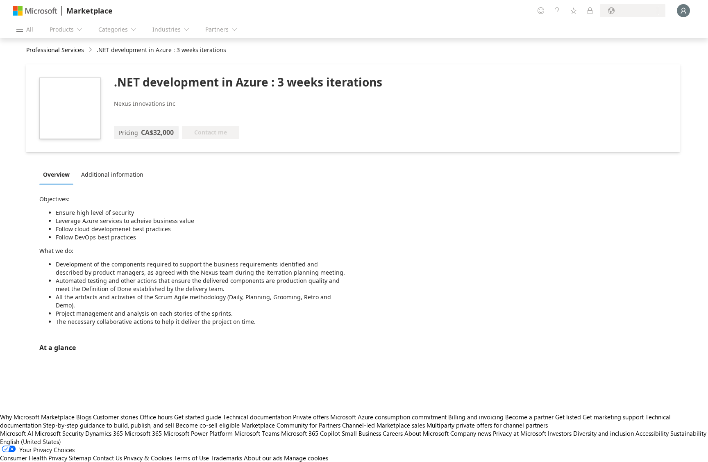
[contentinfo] (91, 50)
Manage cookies (306, 458)
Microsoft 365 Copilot (310, 433)
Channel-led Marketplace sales (383, 425)
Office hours (156, 417)
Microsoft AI (16, 433)
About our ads (263, 458)
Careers (393, 433)
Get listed (568, 417)
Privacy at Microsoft (519, 433)
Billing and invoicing (476, 417)
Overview (56, 174)
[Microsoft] (35, 11)
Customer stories (115, 417)
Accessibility (652, 433)
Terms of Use (191, 458)
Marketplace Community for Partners (290, 425)
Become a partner (529, 417)
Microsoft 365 (143, 433)
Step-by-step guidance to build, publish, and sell (108, 425)
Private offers (311, 417)
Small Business (361, 433)
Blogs (83, 417)
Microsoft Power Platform (198, 433)
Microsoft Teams (256, 433)
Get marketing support (613, 417)
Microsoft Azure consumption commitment (389, 417)
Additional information (112, 174)
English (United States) (30, 441)
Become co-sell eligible (208, 425)
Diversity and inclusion (603, 433)
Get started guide (197, 417)
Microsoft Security (59, 433)
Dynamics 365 (104, 433)
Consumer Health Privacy (33, 458)
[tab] (58, 174)
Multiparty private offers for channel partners (487, 425)
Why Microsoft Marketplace (37, 417)
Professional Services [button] (55, 50)
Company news (470, 433)
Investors (560, 433)
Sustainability (688, 433)
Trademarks (226, 458)
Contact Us (107, 458)
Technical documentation (257, 417)
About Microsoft (426, 433)
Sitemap (80, 458)
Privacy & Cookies (148, 458)
